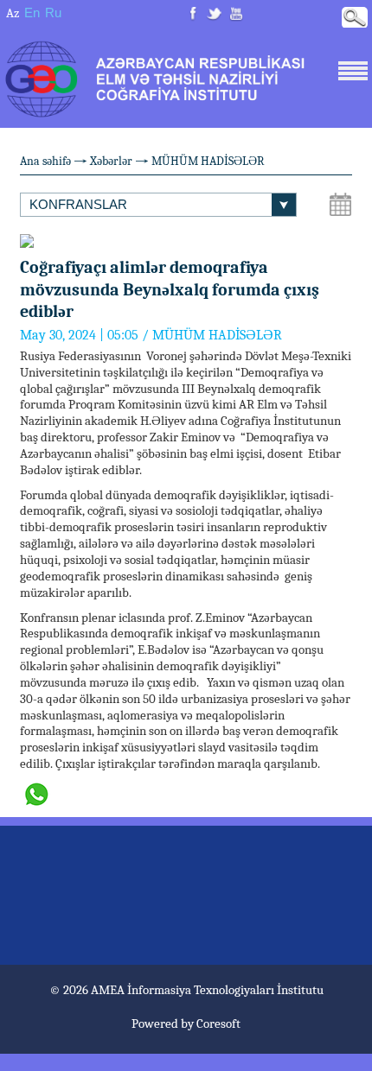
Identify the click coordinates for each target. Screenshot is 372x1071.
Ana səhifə (45, 161)
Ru (53, 12)
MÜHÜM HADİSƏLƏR (208, 161)
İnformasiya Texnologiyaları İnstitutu (225, 990)
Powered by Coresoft (186, 1023)
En (32, 12)
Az (12, 13)
